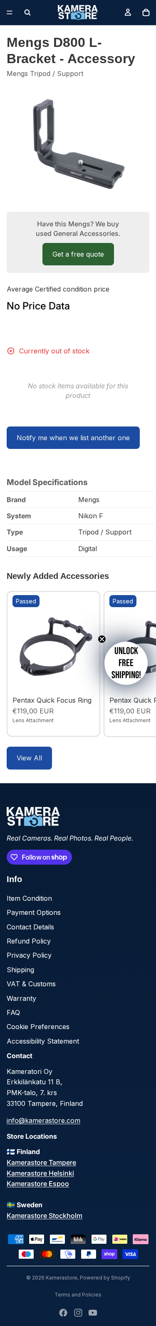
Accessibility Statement (43, 1041)
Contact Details (30, 927)
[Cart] (146, 12)
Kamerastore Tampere (41, 1162)
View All (29, 758)
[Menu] (9, 12)
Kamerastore (61, 1278)
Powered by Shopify (105, 1278)
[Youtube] (93, 1313)
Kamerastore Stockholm (44, 1215)
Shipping (20, 970)
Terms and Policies (78, 1295)
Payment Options (34, 912)
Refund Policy (29, 941)
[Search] (27, 12)
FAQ (13, 1012)
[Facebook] (63, 1313)
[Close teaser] (102, 639)
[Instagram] (78, 1313)
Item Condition (29, 898)
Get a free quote (78, 254)
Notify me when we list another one (73, 438)
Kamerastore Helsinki (40, 1173)
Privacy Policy (29, 955)
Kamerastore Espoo (38, 1183)
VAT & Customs (31, 984)
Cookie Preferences (38, 1026)
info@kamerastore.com (43, 1120)
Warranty (21, 998)
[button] (126, 663)
